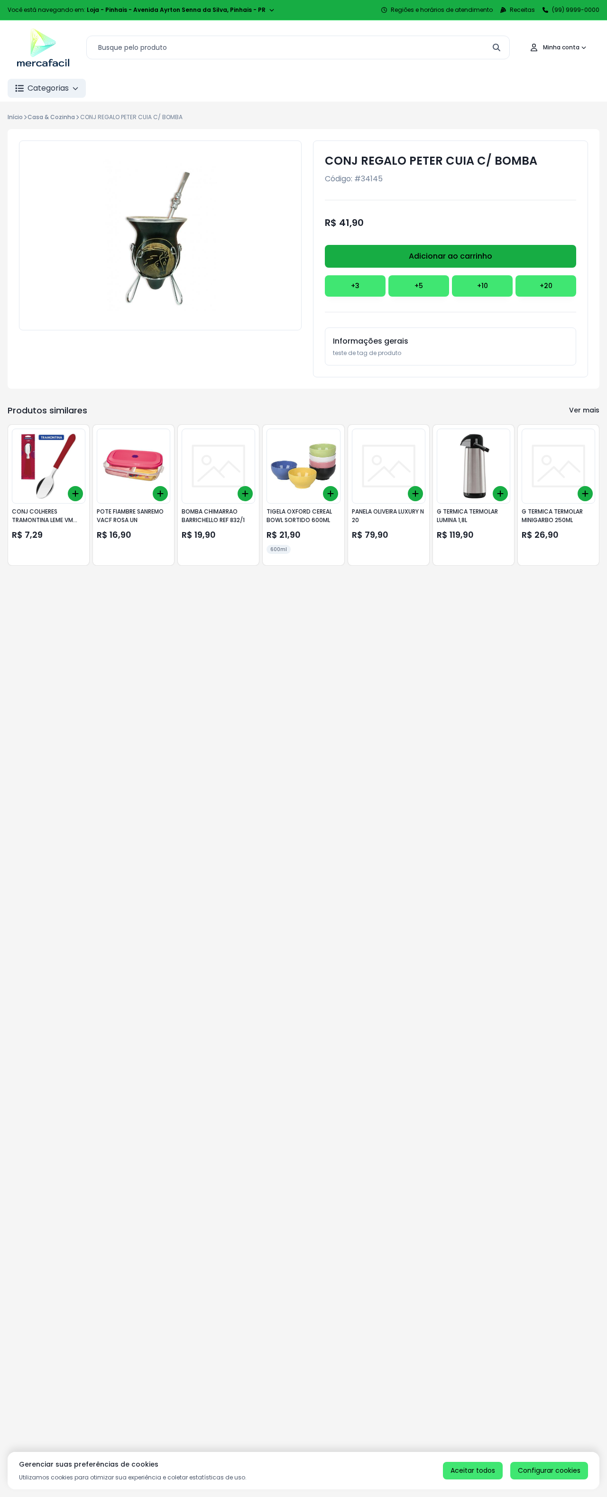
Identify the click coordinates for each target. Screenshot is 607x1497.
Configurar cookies (549, 1470)
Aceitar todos (473, 1470)
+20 (546, 285)
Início (15, 117)
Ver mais (584, 410)
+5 (418, 285)
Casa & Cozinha (51, 117)
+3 (355, 285)
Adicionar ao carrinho (450, 256)
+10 (482, 285)
